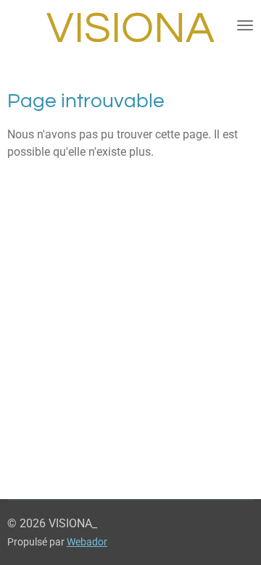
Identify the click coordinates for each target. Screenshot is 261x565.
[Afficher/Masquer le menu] (245, 25)
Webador (87, 542)
